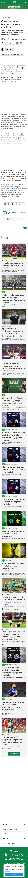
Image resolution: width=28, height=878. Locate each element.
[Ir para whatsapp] (18, 859)
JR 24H (5, 834)
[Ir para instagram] (14, 854)
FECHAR (14, 874)
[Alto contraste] (2, 49)
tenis (25, 227)
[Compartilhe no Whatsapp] (13, 43)
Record (6, 838)
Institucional (9, 843)
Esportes (6, 824)
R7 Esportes (3, 17)
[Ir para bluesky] (6, 854)
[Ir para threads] (21, 854)
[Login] (25, 2)
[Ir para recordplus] (6, 859)
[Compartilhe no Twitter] (3, 43)
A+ (7, 49)
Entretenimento (10, 829)
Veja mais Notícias (14, 753)
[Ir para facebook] (10, 854)
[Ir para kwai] (18, 854)
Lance (9, 17)
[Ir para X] (14, 859)
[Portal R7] (14, 2)
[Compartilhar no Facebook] (6, 43)
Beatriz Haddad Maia (15, 191)
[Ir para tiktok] (10, 859)
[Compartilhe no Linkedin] (10, 43)
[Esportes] (14, 6)
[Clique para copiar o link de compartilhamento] (21, 43)
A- (11, 49)
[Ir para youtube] (21, 859)
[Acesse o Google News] (17, 43)
